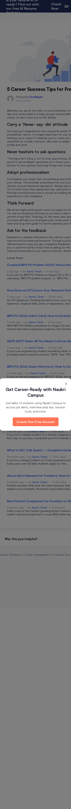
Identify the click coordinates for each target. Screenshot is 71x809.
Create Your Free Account (35, 422)
